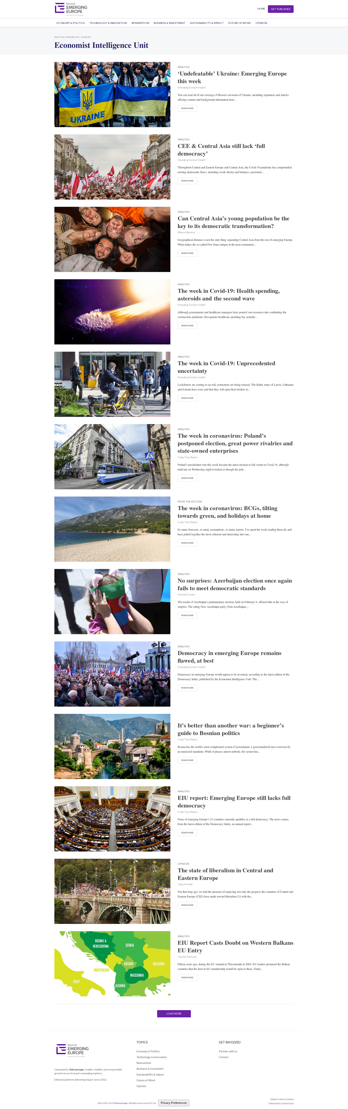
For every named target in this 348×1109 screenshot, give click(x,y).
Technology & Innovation (108, 22)
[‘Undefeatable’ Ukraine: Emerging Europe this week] (112, 94)
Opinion (261, 22)
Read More (187, 108)
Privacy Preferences (174, 1102)
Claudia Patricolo (187, 956)
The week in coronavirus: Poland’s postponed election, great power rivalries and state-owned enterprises (235, 443)
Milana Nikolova (186, 232)
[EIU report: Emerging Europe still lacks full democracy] (112, 818)
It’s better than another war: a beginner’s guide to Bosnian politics (231, 729)
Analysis (184, 67)
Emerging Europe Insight (192, 87)
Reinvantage (122, 1103)
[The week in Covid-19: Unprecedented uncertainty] (112, 384)
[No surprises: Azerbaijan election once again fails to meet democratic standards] (112, 601)
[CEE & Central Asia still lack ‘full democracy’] (112, 166)
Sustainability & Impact (207, 22)
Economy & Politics (71, 22)
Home (261, 8)
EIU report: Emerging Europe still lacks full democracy (234, 801)
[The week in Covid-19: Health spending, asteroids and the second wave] (112, 311)
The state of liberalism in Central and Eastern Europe (225, 874)
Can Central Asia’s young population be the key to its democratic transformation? (233, 222)
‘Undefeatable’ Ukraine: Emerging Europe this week (232, 77)
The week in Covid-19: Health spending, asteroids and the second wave (229, 294)
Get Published (281, 9)
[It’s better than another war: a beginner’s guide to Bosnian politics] (112, 746)
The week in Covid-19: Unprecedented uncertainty (226, 366)
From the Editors (190, 501)
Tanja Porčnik (185, 884)
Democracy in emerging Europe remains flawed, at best (229, 656)
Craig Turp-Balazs (188, 457)
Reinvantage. (76, 1069)
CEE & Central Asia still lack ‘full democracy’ (221, 149)
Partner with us (228, 1051)
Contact (224, 1057)
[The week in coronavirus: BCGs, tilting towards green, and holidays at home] (112, 528)
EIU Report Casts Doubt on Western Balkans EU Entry (235, 946)
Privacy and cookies (282, 1099)
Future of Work (239, 22)
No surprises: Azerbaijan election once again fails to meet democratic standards (235, 584)
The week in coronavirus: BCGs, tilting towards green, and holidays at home (227, 511)
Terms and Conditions (281, 1103)
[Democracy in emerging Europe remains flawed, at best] (112, 673)
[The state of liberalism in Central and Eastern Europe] (112, 891)
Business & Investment (169, 22)
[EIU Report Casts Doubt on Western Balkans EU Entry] (112, 963)
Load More (174, 1013)
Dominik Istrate (186, 594)
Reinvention (140, 22)
